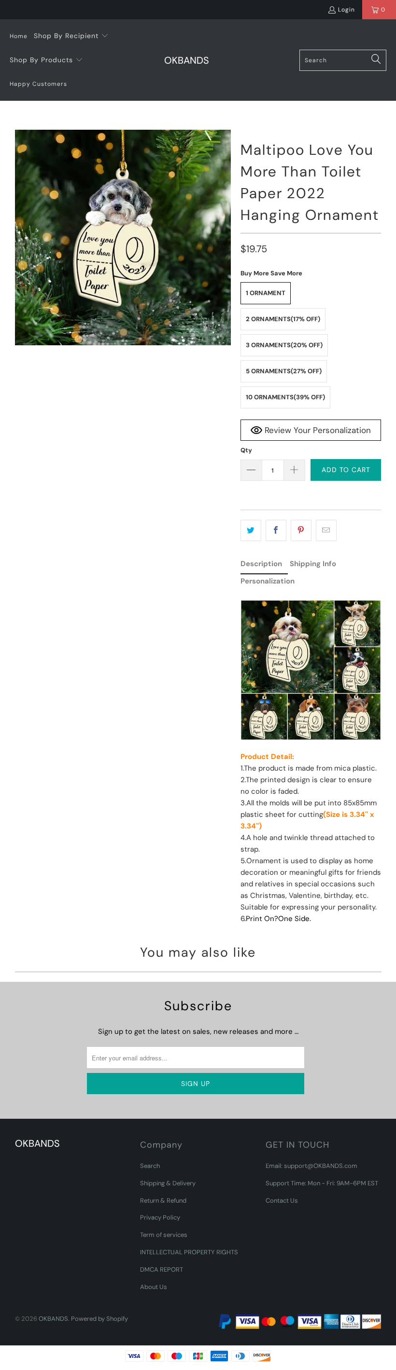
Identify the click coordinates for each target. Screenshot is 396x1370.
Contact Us (282, 1200)
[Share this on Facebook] (276, 530)
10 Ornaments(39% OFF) (285, 397)
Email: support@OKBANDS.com (311, 1166)
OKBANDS (53, 1319)
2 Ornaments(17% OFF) (283, 319)
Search (150, 1166)
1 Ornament (265, 293)
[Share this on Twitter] (250, 530)
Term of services (163, 1235)
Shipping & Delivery (168, 1183)
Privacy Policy (160, 1217)
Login (346, 10)
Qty (246, 450)
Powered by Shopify (99, 1319)
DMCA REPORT (161, 1269)
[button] (71, 36)
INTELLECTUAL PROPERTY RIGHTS (189, 1252)
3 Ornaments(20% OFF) (284, 345)
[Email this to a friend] (326, 530)
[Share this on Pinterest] (301, 530)
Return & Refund (163, 1200)
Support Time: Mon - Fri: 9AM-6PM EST (322, 1183)
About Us (153, 1287)
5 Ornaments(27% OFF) (284, 371)
